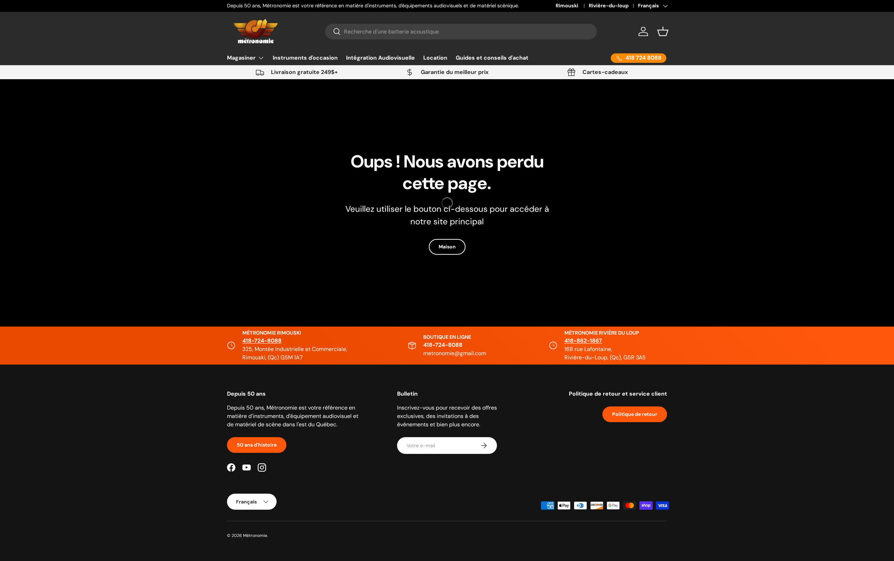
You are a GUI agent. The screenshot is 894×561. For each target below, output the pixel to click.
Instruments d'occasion (305, 57)
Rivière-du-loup (609, 5)
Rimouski (567, 5)
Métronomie (255, 535)
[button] (662, 31)
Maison (447, 247)
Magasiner (241, 57)
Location (435, 57)
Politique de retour (634, 414)
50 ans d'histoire (257, 445)
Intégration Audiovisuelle (380, 57)
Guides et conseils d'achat (492, 57)
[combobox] (461, 31)
